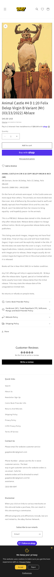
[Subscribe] (39, 534)
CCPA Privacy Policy (13, 426)
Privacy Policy (10, 420)
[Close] (51, 548)
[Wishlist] (42, 9)
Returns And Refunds (13, 409)
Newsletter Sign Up (13, 397)
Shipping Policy (11, 414)
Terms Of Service (11, 432)
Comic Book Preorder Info (15, 403)
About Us (9, 391)
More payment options (27, 159)
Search (8, 386)
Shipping (4, 122)
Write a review (27, 362)
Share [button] (6, 331)
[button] (5, 9)
